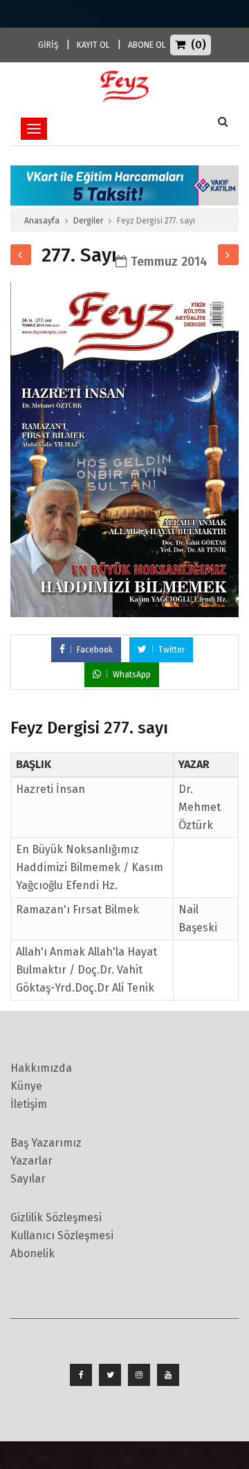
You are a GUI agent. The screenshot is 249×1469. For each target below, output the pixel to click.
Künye (26, 1086)
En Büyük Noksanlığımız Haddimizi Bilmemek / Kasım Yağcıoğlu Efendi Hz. (89, 867)
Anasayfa (41, 221)
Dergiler (88, 221)
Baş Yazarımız (46, 1142)
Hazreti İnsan (50, 789)
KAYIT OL (93, 45)
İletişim (28, 1104)
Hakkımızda (41, 1068)
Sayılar (28, 1178)
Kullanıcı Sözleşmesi (61, 1235)
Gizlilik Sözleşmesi (56, 1217)
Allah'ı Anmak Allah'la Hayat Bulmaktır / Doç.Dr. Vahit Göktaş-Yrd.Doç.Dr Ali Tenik (86, 969)
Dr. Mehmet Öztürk (199, 807)
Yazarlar (31, 1160)
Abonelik (32, 1253)
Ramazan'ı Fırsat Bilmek (77, 909)
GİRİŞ (48, 45)
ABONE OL (147, 45)
